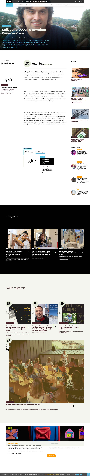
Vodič (27, 1)
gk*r (9, 1)
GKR (46, 1)
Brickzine (42, 1)
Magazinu (21, 448)
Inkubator (57, 4)
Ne (80, 474)
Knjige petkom (66, 4)
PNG (61, 4)
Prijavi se (51, 455)
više (10, 93)
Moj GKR (81, 1)
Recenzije (32, 4)
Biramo (15, 4)
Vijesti (27, 4)
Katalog (76, 1)
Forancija (37, 4)
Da (77, 474)
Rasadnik (37, 1)
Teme (41, 4)
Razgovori (45, 4)
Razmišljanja (51, 4)
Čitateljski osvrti (21, 4)
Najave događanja (7, 26)
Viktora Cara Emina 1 (48, 64)
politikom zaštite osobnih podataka (52, 474)
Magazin (32, 1)
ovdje (74, 447)
